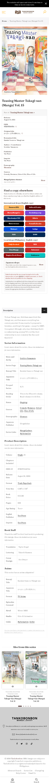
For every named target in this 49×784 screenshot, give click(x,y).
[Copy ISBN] (16, 127)
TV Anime (22, 596)
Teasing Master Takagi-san (22, 112)
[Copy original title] (22, 133)
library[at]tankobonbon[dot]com (26, 734)
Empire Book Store (14, 255)
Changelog (39, 771)
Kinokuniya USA (14, 218)
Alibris (35, 218)
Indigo (35, 229)
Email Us (32, 773)
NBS (35, 244)
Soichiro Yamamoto (28, 358)
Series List (28, 771)
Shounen (7, 167)
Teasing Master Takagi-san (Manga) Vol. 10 (36, 698)
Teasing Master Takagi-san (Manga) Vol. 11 (12, 698)
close (3, 3)
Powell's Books (35, 224)
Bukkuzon (35, 255)
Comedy (23, 408)
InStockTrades (35, 207)
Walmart (13, 229)
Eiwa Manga (13, 250)
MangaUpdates (26, 431)
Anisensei (35, 250)
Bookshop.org (35, 213)
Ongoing (23, 402)
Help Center (21, 773)
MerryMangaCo (13, 213)
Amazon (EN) (14, 207)
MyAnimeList (25, 434)
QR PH (21, 276)
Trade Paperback (24, 483)
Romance (31, 408)
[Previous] (4, 668)
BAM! (35, 234)
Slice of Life (29, 411)
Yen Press (22, 516)
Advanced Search (14, 771)
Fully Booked (14, 244)
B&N (14, 234)
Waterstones (14, 224)
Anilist (32, 622)
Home (4, 21)
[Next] (44, 668)
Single (20, 455)
